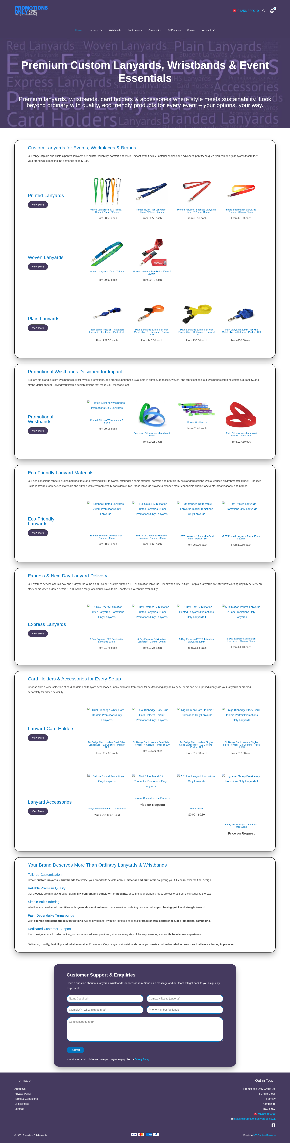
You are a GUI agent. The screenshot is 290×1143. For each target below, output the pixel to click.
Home (78, 30)
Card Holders (135, 30)
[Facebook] (273, 1125)
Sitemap (19, 1108)
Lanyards (93, 30)
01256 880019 (248, 11)
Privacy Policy (22, 1093)
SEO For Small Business (264, 1135)
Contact (191, 30)
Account (206, 30)
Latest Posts (21, 1103)
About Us (20, 1088)
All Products (174, 30)
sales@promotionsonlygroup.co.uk (255, 1118)
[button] (263, 11)
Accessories (155, 30)
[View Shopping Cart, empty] (272, 11)
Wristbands (115, 30)
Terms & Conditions (26, 1098)
